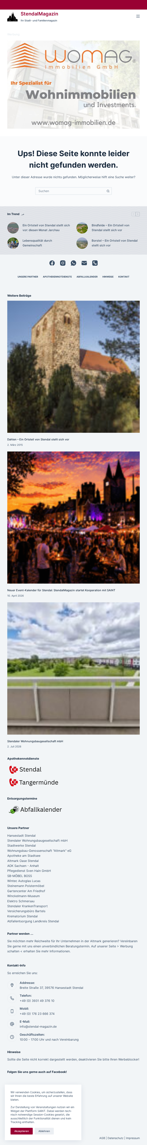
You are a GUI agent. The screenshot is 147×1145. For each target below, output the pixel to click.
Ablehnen (44, 1131)
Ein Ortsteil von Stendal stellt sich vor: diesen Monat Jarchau (46, 227)
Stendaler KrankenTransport (27, 906)
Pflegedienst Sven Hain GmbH (29, 871)
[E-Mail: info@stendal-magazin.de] (12, 1024)
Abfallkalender (87, 276)
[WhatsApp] (73, 263)
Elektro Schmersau (20, 901)
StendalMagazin (39, 14)
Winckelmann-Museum (23, 896)
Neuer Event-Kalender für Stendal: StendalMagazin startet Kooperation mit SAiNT (61, 590)
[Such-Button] (108, 191)
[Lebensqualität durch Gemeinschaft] (13, 243)
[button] (73, 85)
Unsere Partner (28, 276)
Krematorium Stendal (22, 916)
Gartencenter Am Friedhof (26, 891)
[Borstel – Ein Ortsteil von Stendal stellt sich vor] (82, 243)
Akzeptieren (21, 1131)
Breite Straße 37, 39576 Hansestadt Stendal (51, 988)
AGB (102, 1138)
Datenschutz (115, 1138)
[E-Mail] (84, 263)
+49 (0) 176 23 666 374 (37, 1014)
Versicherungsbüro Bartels (26, 911)
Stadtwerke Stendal (21, 845)
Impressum (133, 1138)
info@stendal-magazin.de (38, 1026)
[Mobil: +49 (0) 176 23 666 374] (12, 1011)
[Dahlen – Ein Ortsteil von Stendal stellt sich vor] (73, 367)
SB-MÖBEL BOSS (19, 876)
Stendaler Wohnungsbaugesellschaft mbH (35, 741)
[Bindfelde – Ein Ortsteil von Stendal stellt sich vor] (82, 228)
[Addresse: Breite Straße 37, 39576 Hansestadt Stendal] (12, 985)
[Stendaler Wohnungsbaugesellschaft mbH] (73, 668)
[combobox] (70, 191)
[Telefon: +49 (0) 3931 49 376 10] (12, 998)
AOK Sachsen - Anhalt (23, 866)
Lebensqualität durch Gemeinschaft (37, 243)
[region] (73, 85)
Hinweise (108, 276)
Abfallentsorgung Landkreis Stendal (33, 921)
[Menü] (138, 16)
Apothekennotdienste (57, 276)
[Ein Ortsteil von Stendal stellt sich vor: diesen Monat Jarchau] (13, 228)
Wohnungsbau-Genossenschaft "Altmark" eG (39, 851)
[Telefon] (95, 263)
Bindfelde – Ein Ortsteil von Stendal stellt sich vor (110, 227)
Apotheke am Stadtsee (23, 856)
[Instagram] (62, 263)
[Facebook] (52, 263)
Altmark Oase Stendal (23, 861)
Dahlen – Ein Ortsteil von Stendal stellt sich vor (38, 439)
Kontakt (123, 276)
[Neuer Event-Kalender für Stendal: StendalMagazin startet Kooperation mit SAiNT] (73, 518)
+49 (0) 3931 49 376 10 (37, 1001)
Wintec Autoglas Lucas (23, 881)
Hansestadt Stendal (21, 835)
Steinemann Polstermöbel (25, 886)
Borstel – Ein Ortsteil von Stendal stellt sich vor (115, 243)
